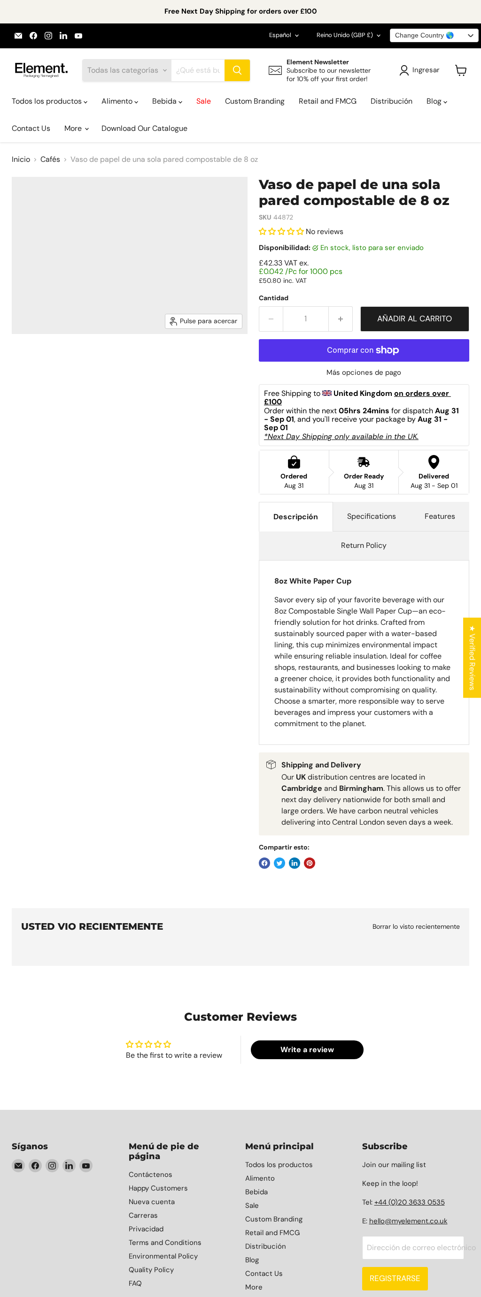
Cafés (50, 159)
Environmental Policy (163, 1256)
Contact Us (31, 128)
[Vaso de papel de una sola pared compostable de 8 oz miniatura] (69, 357)
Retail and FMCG (328, 101)
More (74, 128)
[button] (282, 231)
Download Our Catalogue (144, 128)
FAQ (135, 1283)
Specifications (371, 516)
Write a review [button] (307, 1049)
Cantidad (273, 298)
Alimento (117, 101)
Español (280, 35)
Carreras (143, 1215)
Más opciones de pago (363, 373)
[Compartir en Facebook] (264, 863)
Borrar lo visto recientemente (416, 926)
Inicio (21, 159)
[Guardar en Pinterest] (309, 863)
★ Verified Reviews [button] (472, 657)
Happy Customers (158, 1188)
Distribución (391, 101)
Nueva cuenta (152, 1201)
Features (440, 516)
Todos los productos (48, 101)
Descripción (295, 517)
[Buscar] (237, 70)
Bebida (165, 101)
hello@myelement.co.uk (408, 1221)
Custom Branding (255, 101)
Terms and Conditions (165, 1242)
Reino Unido (345, 35)
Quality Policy (151, 1269)
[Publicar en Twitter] (279, 863)
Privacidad (146, 1229)
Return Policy (364, 545)
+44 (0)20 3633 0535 (409, 1202)
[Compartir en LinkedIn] (294, 863)
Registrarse (395, 1278)
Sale (203, 101)
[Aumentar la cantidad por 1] (341, 319)
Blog (435, 101)
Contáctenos (150, 1174)
